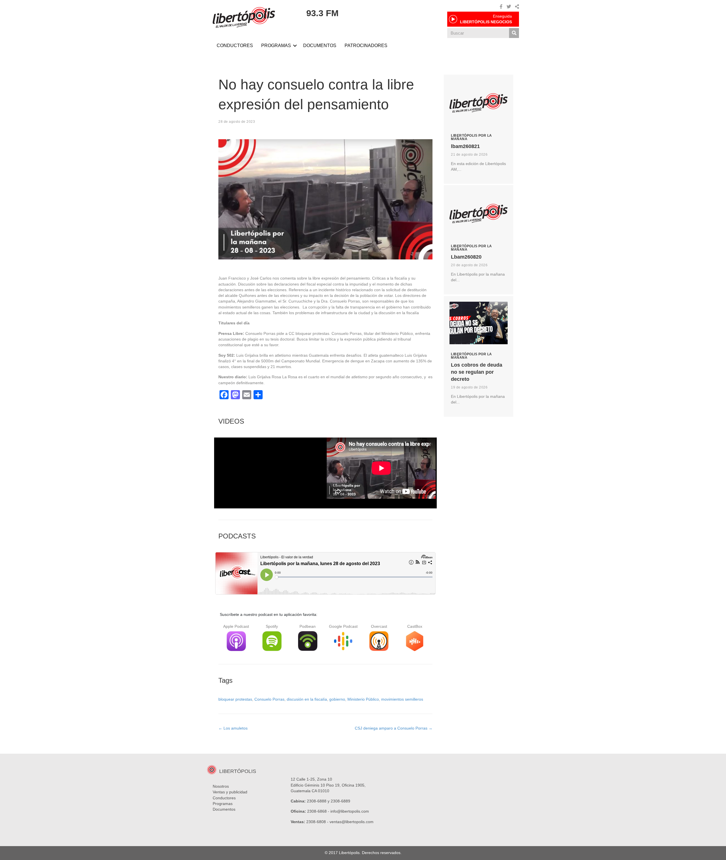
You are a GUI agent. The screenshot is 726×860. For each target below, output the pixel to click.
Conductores (224, 798)
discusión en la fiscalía (307, 699)
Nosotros (221, 786)
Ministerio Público (363, 699)
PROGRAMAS (276, 45)
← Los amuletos (233, 728)
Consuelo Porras (269, 699)
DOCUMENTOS (319, 45)
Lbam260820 (466, 257)
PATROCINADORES (366, 45)
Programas (223, 803)
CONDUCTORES (235, 45)
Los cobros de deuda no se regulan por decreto (476, 372)
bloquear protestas (235, 699)
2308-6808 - (318, 821)
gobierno (337, 699)
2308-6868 (317, 811)
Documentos (224, 809)
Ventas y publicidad (230, 792)
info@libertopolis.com (349, 811)
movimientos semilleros (402, 699)
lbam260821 (465, 146)
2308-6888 (316, 801)
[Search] (514, 33)
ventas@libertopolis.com (351, 821)
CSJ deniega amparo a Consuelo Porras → (393, 728)
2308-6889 (340, 801)
